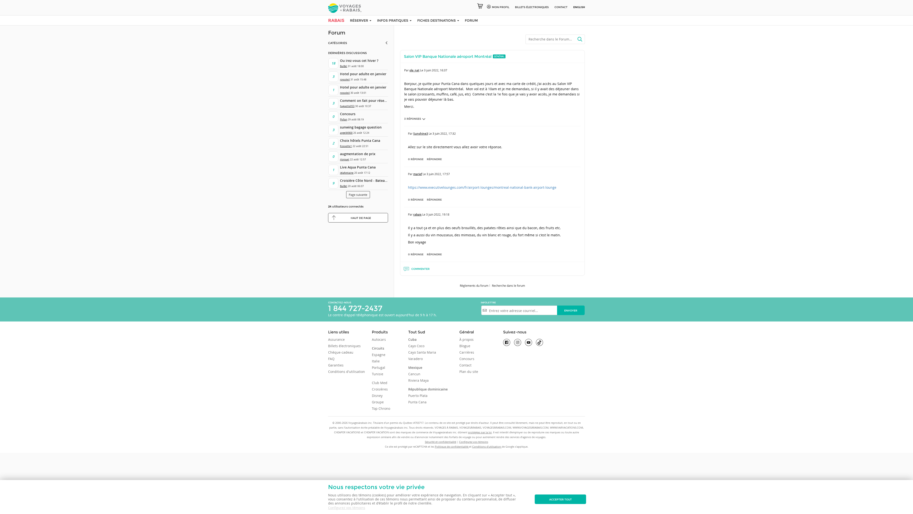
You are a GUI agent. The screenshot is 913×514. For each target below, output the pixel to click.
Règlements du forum (474, 285)
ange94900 (346, 132)
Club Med (379, 383)
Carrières (466, 352)
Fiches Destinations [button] (437, 20)
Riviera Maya (418, 380)
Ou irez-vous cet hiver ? (359, 60)
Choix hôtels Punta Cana (360, 140)
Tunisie (377, 374)
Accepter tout (560, 499)
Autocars (379, 339)
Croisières (380, 389)
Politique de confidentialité (452, 446)
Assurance (336, 339)
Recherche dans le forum (508, 285)
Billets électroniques (344, 346)
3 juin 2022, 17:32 (444, 133)
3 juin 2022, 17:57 (438, 174)
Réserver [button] (359, 20)
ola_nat (414, 70)
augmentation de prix (357, 154)
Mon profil (500, 7)
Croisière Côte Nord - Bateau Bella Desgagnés (377, 180)
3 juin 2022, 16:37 (435, 70)
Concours (347, 114)
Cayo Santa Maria (422, 352)
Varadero (415, 358)
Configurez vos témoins (346, 507)
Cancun (414, 374)
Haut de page (361, 218)
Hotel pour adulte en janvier (363, 74)
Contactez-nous (339, 302)
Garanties (336, 365)
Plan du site (468, 371)
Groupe (378, 402)
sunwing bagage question (361, 127)
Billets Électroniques (532, 7)
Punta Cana (417, 402)
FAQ (331, 358)
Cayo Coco (416, 346)
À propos (466, 339)
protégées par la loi (480, 432)
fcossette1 (346, 146)
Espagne (378, 354)
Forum (471, 20)
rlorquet (344, 159)
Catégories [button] (337, 43)
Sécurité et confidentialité (440, 442)
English (579, 7)
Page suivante (358, 195)
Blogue (464, 346)
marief (417, 174)
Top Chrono (381, 408)
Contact (561, 7)
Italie (376, 361)
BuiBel (343, 66)
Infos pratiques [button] (393, 20)
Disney (377, 395)
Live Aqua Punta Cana (358, 167)
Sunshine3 (420, 134)
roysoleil (345, 79)
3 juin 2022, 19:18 (437, 214)
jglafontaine (347, 172)
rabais (417, 215)
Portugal (378, 367)
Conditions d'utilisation (346, 371)
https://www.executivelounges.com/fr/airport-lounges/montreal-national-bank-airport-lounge (482, 187)
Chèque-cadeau (340, 352)
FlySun (343, 119)
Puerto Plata (417, 395)
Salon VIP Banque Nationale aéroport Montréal (447, 56)
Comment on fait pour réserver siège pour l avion (380, 100)
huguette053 (347, 106)
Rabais (336, 20)
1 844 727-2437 (355, 308)
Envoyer (570, 310)
